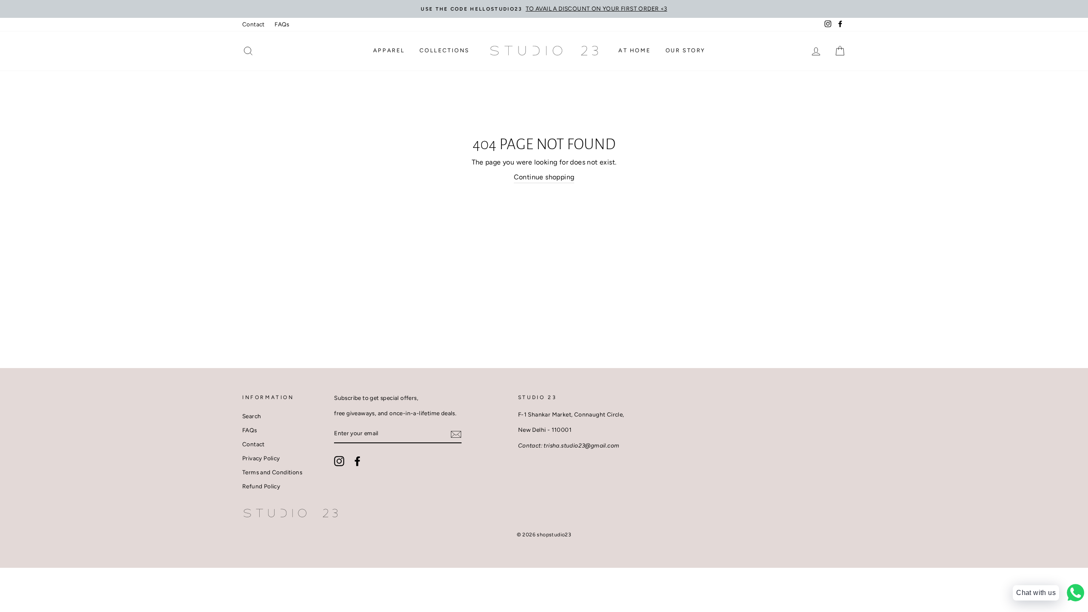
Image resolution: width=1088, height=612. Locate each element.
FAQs (282, 24)
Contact (253, 24)
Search (251, 416)
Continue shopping (544, 177)
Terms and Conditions (272, 472)
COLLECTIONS (444, 50)
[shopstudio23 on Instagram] (339, 461)
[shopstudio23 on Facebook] (357, 461)
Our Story (686, 50)
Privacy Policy (261, 458)
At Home (634, 50)
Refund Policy (261, 486)
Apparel (389, 50)
